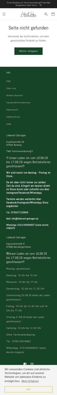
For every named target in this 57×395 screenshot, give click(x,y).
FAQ (8, 81)
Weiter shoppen (28, 51)
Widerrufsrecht (14, 95)
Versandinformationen (18, 102)
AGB (8, 124)
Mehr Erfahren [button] (30, 381)
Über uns (11, 88)
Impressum (12, 109)
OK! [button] (28, 389)
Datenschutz (13, 116)
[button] (3, 14)
